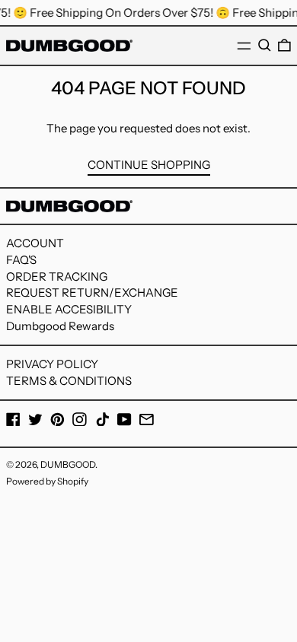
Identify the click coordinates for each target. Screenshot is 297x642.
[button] (264, 46)
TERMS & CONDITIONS (69, 380)
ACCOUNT (35, 243)
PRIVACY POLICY (52, 364)
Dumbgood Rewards (60, 326)
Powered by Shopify (47, 481)
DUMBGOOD (67, 464)
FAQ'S (21, 260)
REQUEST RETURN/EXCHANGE (92, 292)
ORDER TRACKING (56, 276)
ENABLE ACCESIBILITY (69, 309)
